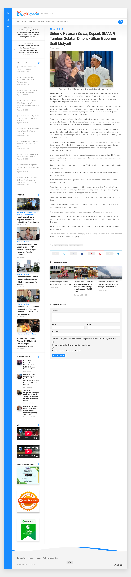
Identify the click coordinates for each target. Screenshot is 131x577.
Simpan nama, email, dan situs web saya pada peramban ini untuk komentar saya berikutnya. (85, 339)
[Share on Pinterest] (95, 254)
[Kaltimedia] (8, 13)
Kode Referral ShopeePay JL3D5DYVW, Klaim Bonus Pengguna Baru (26, 80)
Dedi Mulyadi (58, 245)
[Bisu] (34, 438)
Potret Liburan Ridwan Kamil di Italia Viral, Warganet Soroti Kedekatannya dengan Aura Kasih (30, 410)
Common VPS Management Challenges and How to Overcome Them (28, 167)
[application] (28, 433)
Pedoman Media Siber (50, 558)
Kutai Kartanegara (62, 21)
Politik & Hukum (29, 214)
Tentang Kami (21, 558)
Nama (54, 324)
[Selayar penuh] (37, 438)
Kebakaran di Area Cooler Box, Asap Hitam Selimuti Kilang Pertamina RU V (108, 284)
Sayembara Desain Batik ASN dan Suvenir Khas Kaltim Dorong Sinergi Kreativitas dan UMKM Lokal (83, 287)
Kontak (38, 558)
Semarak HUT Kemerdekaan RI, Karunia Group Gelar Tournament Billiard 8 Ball (28, 131)
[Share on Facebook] (77, 254)
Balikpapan (40, 21)
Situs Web (55, 331)
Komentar (56, 310)
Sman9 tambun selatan (76, 245)
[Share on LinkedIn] (113, 254)
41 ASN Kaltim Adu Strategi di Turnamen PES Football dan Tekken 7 (27, 144)
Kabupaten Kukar (22, 212)
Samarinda (50, 21)
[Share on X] (59, 254)
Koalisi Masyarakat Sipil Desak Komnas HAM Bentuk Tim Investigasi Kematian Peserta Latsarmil (27, 249)
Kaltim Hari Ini (22, 21)
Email (89, 324)
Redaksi (31, 558)
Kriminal (52, 29)
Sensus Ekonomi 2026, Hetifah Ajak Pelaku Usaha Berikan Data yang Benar (28, 118)
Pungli (66, 245)
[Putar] (20, 438)
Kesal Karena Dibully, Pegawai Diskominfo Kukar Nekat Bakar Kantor (28, 219)
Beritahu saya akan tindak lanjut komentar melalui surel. (71, 345)
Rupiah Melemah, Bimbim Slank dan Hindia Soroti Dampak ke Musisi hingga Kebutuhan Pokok (30, 365)
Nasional (32, 21)
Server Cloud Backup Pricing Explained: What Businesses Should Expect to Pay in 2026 (27, 180)
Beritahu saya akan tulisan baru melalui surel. (67, 351)
